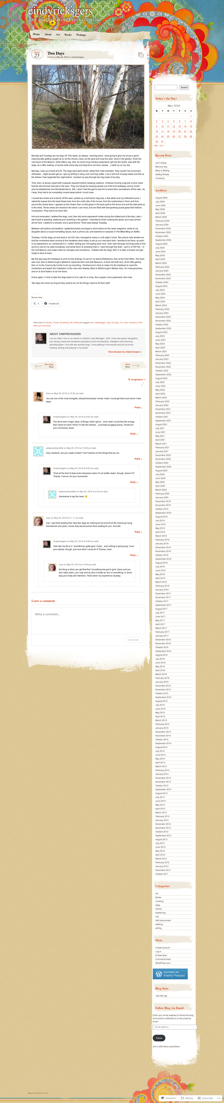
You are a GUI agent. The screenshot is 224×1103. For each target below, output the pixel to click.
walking (159, 924)
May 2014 (160, 758)
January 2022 (162, 405)
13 (179, 126)
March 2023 (161, 351)
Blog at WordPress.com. (38, 1092)
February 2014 (162, 770)
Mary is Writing (162, 170)
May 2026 (160, 209)
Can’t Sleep (161, 162)
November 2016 (163, 643)
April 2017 (160, 624)
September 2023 (163, 328)
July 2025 (160, 247)
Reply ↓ (138, 407)
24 (162, 136)
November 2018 (163, 551)
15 (191, 126)
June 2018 (160, 570)
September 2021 (163, 420)
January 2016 (162, 681)
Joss (48, 517)
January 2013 (162, 820)
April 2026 (160, 212)
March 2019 (161, 535)
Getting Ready (162, 174)
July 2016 (160, 658)
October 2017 (161, 601)
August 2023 (161, 332)
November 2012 (163, 827)
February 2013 (162, 816)
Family (56, 322)
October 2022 (161, 370)
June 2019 (160, 524)
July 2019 (160, 520)
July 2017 (160, 612)
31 (162, 141)
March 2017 (161, 627)
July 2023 (160, 335)
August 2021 (161, 424)
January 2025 (162, 270)
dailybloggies (100, 322)
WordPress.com (162, 962)
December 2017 (163, 593)
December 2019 (163, 501)
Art (58, 34)
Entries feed (161, 955)
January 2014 (162, 773)
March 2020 (161, 489)
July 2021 (160, 428)
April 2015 (160, 716)
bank (92, 322)
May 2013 (160, 804)
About (47, 34)
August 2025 (161, 243)
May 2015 (160, 712)
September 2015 (163, 697)
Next (127, 365)
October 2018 (161, 554)
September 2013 (163, 789)
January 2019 (162, 543)
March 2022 (161, 397)
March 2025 (161, 262)
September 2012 (163, 835)
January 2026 (162, 224)
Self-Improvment (163, 920)
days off (110, 322)
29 (191, 136)
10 (162, 126)
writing (76, 322)
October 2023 (161, 324)
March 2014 (161, 766)
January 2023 (162, 358)
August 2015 (161, 700)
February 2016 (162, 677)
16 (157, 131)
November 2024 (163, 278)
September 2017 (163, 604)
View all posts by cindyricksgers (125, 351)
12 (174, 126)
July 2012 (160, 843)
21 (185, 131)
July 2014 (160, 750)
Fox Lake (124, 322)
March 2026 (161, 216)
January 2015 (162, 727)
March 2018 (161, 581)
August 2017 (161, 608)
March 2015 (161, 720)
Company (160, 178)
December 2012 (163, 823)
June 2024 (160, 293)
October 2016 (161, 647)
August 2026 (161, 197)
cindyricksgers (60, 9)
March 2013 (161, 812)
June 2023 (160, 339)
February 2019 (162, 539)
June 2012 (160, 846)
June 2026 (160, 205)
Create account (162, 947)
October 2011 (161, 873)
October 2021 (161, 416)
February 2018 (162, 585)
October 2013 (161, 785)
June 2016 (160, 662)
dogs (117, 322)
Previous (49, 365)
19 (174, 131)
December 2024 (163, 274)
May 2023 (160, 343)
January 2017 (162, 635)
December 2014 (163, 731)
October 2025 (161, 236)
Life (71, 322)
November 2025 (163, 232)
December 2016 (163, 639)
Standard (140, 54)
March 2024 (161, 305)
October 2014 (161, 739)
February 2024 (162, 309)
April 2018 (160, 577)
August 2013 (161, 793)
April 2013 (160, 808)
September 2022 (163, 374)
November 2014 (163, 735)
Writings (81, 35)
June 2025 (160, 251)
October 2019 (161, 508)
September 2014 (163, 743)
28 (185, 136)
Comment (133, 639)
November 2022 (163, 366)
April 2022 (160, 393)
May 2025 (160, 255)
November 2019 (163, 504)
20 (179, 131)
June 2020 (160, 478)
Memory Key (161, 166)
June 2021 (160, 431)
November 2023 (163, 320)
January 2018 (162, 589)
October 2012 (161, 831)
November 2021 (163, 412)
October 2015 (161, 693)
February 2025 (162, 266)
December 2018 (163, 547)
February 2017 (162, 631)
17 (162, 131)
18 (168, 131)
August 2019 (161, 516)
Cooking (159, 901)
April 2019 (160, 531)
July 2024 (160, 289)
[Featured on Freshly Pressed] (170, 978)
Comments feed (162, 959)
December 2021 (163, 408)
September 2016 (163, 650)
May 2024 (160, 297)
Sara (48, 393)
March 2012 (161, 858)
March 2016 (161, 674)
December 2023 (163, 316)
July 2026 (160, 201)
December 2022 (163, 362)
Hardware (133, 322)
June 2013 (160, 800)
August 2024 (161, 285)
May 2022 (160, 389)
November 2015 (163, 689)
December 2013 (163, 777)
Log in (158, 951)
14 (185, 126)
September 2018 (163, 558)
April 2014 (160, 762)
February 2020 (162, 493)
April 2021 (160, 439)
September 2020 (163, 466)
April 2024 (160, 301)
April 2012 (160, 854)
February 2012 (162, 862)
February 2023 (162, 355)
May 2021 (160, 435)
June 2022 (160, 385)
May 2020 (160, 481)
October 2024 (161, 282)
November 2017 (163, 597)
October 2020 (161, 462)
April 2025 (160, 259)
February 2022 (162, 401)
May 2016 (160, 666)
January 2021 (162, 451)
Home (36, 34)
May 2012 (160, 850)
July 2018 (160, 566)
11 (168, 126)
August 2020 (161, 470)
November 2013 (163, 781)
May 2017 (160, 620)
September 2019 (163, 512)
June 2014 (160, 754)
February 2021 (162, 447)
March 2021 (161, 443)
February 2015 (162, 723)
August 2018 (161, 562)
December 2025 (163, 228)
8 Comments (45, 325)
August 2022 (161, 378)
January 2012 (162, 866)
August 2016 (161, 654)
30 (157, 141)
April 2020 (160, 485)
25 (168, 136)
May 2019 (160, 528)
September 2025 (163, 239)
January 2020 (162, 497)
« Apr (155, 145)
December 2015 (163, 685)
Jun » (162, 145)
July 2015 (160, 704)
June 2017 (160, 616)
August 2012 (161, 839)
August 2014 (161, 747)
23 (157, 136)
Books (67, 34)
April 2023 (160, 347)
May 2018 (160, 574)
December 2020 (163, 455)
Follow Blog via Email (169, 1008)
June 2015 (160, 708)
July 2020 (160, 474)
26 (174, 136)
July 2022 (160, 382)
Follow (159, 1037)
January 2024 (162, 312)
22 (191, 131)
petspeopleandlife (54, 447)
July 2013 (160, 796)
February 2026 (162, 220)
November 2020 (163, 458)
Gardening (64, 322)
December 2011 (163, 869)
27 (179, 136)
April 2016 (160, 670)
